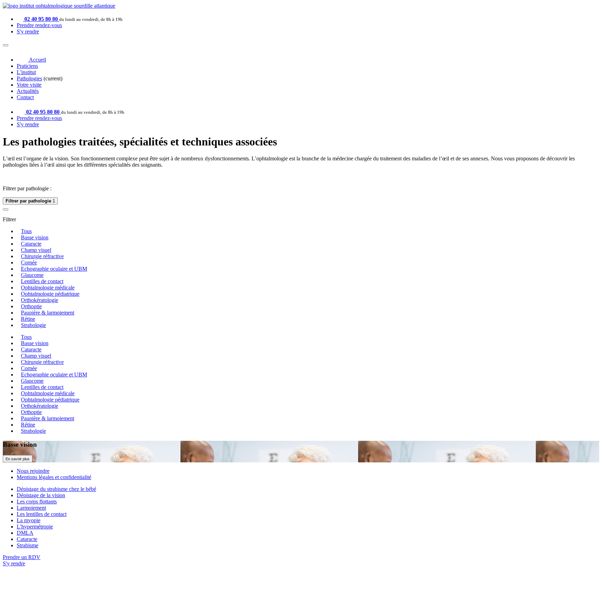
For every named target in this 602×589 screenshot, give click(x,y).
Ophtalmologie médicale (48, 287)
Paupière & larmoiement (47, 313)
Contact (25, 97)
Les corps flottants (37, 501)
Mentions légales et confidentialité (54, 477)
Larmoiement (31, 508)
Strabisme (27, 545)
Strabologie (33, 325)
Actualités (28, 91)
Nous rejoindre (33, 471)
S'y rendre (28, 31)
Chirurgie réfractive (42, 256)
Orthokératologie (39, 300)
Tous (26, 231)
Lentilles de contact (42, 281)
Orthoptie (31, 306)
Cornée (29, 262)
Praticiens (27, 66)
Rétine (28, 319)
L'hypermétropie (35, 527)
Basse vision (34, 237)
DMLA (25, 533)
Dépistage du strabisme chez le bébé (56, 489)
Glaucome (32, 275)
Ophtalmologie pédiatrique (50, 294)
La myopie (28, 520)
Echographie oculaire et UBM (54, 269)
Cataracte (31, 244)
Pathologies (29, 78)
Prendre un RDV (21, 557)
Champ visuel (36, 250)
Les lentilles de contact (42, 514)
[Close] (5, 209)
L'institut (26, 72)
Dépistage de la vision (41, 495)
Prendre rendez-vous (39, 25)
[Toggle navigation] (5, 45)
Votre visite (29, 85)
